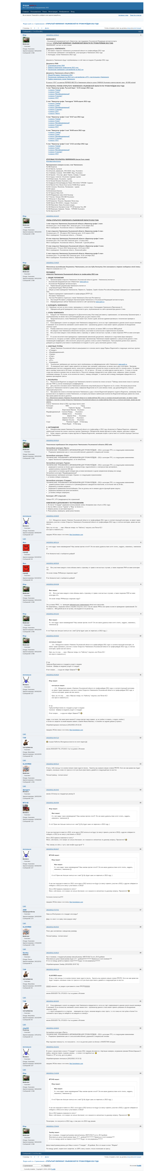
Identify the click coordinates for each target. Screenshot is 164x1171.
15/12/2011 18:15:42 (52, 790)
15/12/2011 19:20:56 (52, 802)
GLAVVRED (27, 764)
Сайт (24, 539)
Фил (24, 542)
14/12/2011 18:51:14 (52, 542)
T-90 (24, 738)
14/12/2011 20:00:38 (52, 584)
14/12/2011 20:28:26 (52, 675)
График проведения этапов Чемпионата (61, 79)
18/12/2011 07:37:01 (52, 910)
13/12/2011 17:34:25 (52, 262)
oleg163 (26, 1028)
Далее (47, 28)
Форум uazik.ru (28, 24)
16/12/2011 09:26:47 (52, 849)
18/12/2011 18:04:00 (52, 1001)
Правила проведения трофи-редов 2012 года (63, 67)
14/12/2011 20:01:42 (52, 614)
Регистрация (53, 11)
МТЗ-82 (25, 803)
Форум (26, 5)
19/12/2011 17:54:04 (52, 1126)
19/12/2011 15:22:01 (52, 1047)
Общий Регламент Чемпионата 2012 (60, 75)
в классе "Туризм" (55, 90)
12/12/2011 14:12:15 (52, 216)
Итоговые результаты (53, 161)
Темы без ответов (135, 15)
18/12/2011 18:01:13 (52, 969)
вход (128, 28)
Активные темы (123, 15)
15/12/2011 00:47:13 (52, 738)
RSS (140, 31)
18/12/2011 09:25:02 (52, 927)
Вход (72, 11)
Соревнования (39, 24)
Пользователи (35, 11)
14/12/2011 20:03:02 (52, 636)
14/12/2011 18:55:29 (52, 563)
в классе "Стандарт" (55, 96)
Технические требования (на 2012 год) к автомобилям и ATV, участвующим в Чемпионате (78, 77)
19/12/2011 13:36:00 (52, 1028)
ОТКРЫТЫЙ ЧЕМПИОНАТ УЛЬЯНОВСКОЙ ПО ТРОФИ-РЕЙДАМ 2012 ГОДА (72, 24)
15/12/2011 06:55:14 (52, 764)
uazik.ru (32, 5)
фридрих (26, 790)
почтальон (27, 516)
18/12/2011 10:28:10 (52, 953)
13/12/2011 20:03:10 (52, 440)
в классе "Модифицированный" (59, 94)
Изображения (64, 11)
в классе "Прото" (54, 113)
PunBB (139, 1165)
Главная (26, 11)
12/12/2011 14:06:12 (52, 35)
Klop (24, 35)
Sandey (25, 953)
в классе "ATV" (54, 98)
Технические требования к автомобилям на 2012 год (65, 69)
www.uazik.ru (84, 282)
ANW (24, 910)
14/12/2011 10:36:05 (52, 516)
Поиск (44, 11)
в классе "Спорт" (54, 92)
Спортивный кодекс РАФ (56, 65)
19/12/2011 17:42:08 (52, 1073)
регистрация (137, 28)
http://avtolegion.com (76, 534)
